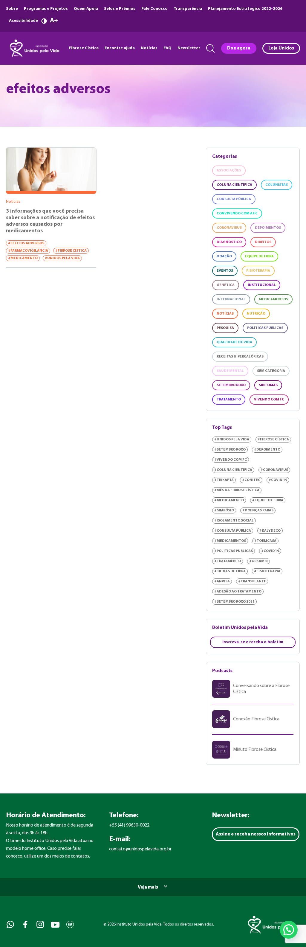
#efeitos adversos (26, 243)
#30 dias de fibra (230, 571)
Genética (226, 285)
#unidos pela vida (62, 258)
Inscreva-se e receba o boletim (252, 642)
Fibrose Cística (84, 48)
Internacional (231, 299)
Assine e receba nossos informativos (256, 834)
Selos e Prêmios (119, 9)
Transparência (188, 9)
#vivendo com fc (230, 460)
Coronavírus (229, 228)
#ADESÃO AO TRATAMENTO (237, 591)
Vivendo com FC (269, 399)
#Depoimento (267, 449)
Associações (229, 170)
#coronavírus (274, 470)
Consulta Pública (234, 199)
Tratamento (229, 399)
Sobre (12, 9)
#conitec (251, 480)
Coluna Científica (234, 185)
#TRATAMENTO (227, 561)
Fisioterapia (258, 271)
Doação (224, 256)
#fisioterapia (267, 571)
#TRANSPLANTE (252, 581)
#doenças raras (257, 510)
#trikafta (224, 480)
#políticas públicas (233, 551)
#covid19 (270, 551)
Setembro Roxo (231, 385)
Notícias (149, 48)
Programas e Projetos (46, 9)
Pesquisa (225, 328)
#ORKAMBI (258, 561)
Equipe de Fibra (259, 256)
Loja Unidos (281, 48)
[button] (289, 930)
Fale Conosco (154, 9)
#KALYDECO (270, 531)
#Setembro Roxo (230, 449)
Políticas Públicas (265, 328)
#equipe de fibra (267, 500)
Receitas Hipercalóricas (240, 356)
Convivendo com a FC (237, 213)
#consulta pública (232, 531)
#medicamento (23, 258)
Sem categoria (271, 371)
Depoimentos (268, 228)
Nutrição (256, 313)
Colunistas (276, 185)
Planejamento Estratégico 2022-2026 (245, 9)
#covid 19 (278, 480)
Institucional (262, 285)
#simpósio (224, 510)
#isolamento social (234, 520)
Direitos (263, 242)
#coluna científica (233, 470)
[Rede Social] (9, 924)
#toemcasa (265, 541)
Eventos (225, 271)
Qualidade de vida (234, 342)
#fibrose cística (71, 251)
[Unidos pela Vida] (34, 48)
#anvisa (222, 581)
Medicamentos (273, 299)
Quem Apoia (86, 9)
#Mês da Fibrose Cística (236, 490)
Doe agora (238, 48)
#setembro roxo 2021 (234, 602)
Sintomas (268, 385)
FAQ (167, 48)
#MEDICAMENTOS (230, 541)
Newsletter (189, 48)
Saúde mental (230, 371)
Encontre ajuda (120, 48)
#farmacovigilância (28, 251)
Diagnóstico (229, 242)
